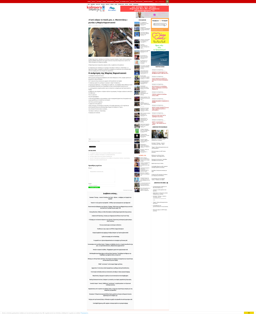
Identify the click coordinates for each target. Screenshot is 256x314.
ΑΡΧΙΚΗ (89, 1)
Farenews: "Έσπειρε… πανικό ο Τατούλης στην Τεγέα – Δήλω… (158, 144)
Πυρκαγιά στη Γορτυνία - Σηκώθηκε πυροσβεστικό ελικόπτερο (159, 160)
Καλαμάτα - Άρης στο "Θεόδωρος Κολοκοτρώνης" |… (144, 150)
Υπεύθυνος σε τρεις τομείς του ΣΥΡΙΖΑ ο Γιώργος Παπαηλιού (110, 229)
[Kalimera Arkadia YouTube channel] (103, 11)
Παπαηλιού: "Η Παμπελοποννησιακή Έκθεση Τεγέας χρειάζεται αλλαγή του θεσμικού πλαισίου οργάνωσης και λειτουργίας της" (110, 294)
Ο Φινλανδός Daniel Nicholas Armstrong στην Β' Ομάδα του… (144, 72)
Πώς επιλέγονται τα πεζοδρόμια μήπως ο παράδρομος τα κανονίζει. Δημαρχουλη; (160, 88)
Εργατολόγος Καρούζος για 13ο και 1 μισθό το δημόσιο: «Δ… (144, 125)
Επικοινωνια (135, 4)
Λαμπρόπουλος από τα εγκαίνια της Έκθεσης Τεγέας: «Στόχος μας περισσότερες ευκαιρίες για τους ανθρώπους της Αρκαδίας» (110, 289)
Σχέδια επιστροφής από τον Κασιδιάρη (110, 236)
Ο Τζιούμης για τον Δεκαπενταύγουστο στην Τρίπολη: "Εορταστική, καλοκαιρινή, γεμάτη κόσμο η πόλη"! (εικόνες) (110, 220)
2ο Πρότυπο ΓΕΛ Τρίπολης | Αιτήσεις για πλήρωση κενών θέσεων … (159, 175)
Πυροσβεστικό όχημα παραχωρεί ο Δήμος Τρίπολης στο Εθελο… (144, 109)
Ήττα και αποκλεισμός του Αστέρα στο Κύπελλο (110, 225)
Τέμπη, (98, 141)
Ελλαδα (104, 1)
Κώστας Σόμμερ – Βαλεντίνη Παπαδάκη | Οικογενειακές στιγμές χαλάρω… (145, 159)
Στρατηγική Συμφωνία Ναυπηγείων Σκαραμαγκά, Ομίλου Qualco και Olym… (144, 169)
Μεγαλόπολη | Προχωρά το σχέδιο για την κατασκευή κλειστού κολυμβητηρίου (110, 275)
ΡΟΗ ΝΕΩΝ (99, 1)
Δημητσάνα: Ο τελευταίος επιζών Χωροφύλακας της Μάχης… (158, 140)
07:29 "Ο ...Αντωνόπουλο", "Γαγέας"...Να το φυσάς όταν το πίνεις (159, 123)
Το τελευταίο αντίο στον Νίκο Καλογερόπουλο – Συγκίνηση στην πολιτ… (145, 184)
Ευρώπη (126, 4)
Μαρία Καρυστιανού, (92, 141)
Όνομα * (90, 183)
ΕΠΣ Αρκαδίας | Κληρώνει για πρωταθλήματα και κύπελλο (144, 93)
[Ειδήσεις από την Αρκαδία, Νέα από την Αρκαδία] (94, 11)
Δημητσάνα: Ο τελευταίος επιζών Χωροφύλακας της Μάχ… (160, 193)
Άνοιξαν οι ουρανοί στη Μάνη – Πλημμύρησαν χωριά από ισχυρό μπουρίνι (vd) (110, 249)
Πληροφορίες (84, 313)
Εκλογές (93, 1)
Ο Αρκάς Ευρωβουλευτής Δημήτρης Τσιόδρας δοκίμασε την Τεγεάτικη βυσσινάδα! (110, 232)
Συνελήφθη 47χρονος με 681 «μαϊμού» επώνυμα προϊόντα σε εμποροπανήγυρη (110, 303)
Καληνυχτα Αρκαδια (148, 1)
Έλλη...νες (98, 4)
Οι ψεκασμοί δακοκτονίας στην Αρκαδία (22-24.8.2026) (144, 87)
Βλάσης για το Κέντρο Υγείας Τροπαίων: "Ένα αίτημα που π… (158, 156)
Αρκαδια (117, 1)
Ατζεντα (130, 4)
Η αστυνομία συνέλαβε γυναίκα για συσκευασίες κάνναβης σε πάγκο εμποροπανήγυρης (110, 272)
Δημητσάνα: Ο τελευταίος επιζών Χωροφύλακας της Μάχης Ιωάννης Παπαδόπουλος (110, 268)
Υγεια (89, 4)
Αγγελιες (112, 4)
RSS (167, 1)
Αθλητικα (132, 1)
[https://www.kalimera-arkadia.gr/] (144, 11)
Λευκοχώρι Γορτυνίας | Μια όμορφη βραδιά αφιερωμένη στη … (144, 82)
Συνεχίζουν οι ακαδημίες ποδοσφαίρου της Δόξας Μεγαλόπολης (102, 154)
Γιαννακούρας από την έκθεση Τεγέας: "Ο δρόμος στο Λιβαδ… (158, 179)
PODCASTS (107, 4)
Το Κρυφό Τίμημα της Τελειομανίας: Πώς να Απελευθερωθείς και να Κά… (145, 180)
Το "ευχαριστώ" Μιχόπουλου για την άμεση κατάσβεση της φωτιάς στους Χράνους (106, 153)
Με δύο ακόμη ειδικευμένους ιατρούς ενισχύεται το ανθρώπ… (145, 77)
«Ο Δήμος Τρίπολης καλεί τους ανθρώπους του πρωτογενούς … (144, 130)
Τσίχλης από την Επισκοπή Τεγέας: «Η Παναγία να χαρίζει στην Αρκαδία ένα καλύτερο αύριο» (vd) (110, 299)
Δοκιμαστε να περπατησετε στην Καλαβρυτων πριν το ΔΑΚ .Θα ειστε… (160, 73)
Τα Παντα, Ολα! (121, 4)
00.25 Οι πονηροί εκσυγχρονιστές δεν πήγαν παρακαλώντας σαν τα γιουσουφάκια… (160, 109)
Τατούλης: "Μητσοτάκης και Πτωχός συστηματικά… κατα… (145, 46)
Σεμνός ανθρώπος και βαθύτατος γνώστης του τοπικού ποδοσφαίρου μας (160, 80)
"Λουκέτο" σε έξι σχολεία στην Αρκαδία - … (159, 190)
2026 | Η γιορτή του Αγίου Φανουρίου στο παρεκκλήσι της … (145, 114)
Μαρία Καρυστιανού (93, 59)
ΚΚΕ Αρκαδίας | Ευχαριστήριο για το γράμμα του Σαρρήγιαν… (145, 145)
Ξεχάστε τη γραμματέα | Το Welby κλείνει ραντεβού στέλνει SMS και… (145, 164)
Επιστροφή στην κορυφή (127, 190)
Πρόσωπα (103, 4)
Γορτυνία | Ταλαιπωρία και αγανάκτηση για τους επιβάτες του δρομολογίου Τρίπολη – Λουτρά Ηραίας (110, 158)
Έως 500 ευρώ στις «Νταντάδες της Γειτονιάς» (144, 61)
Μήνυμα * (90, 168)
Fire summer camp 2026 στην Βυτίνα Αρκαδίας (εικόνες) (144, 66)
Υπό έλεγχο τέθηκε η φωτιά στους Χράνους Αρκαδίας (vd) (101, 156)
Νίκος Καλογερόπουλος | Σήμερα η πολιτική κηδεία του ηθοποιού (145, 189)
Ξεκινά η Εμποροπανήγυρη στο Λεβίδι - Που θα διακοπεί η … (145, 104)
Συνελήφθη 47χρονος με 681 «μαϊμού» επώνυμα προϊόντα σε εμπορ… (160, 167)
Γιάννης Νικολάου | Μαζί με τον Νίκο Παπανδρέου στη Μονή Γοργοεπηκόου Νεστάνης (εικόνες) (110, 212)
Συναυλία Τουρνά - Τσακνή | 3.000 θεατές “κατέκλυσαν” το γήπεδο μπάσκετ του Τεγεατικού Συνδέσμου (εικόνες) (110, 284)
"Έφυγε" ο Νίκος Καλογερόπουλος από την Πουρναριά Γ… (160, 148)
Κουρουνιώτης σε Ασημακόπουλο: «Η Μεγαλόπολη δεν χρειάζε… (144, 120)
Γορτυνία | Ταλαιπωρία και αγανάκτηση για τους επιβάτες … (145, 40)
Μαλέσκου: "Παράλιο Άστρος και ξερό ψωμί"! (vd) (145, 174)
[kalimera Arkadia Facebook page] (103, 6)
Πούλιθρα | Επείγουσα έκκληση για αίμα (159, 171)
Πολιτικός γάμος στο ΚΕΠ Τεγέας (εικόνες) (159, 152)
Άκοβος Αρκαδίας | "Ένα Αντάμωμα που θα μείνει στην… (145, 98)
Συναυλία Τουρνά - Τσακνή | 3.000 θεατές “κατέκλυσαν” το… (144, 140)
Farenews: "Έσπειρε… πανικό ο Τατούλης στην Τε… (159, 197)
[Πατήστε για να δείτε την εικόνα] (110, 42)
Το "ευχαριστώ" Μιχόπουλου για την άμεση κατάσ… (144, 23)
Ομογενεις (93, 4)
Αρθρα (116, 4)
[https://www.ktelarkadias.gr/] (112, 11)
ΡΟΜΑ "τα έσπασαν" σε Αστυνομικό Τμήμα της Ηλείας (110, 264)
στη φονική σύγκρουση (117, 60)
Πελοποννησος (110, 1)
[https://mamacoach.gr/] (160, 43)
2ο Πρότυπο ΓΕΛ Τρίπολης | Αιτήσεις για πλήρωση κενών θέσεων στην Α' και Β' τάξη (110, 215)
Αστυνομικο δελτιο (124, 1)
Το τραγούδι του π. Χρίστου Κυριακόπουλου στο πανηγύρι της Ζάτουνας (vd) (110, 240)
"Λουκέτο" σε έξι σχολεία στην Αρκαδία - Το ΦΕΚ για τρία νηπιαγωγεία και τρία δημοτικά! (110, 202)
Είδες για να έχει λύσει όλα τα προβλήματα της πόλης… (159, 116)
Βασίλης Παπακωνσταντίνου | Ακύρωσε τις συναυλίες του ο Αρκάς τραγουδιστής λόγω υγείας (110, 279)
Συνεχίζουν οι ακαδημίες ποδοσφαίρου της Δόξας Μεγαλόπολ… (145, 28)
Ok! (249, 313)
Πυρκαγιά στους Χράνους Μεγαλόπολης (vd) (98, 159)
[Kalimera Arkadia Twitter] (103, 8)
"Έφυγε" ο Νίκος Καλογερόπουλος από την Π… (160, 203)
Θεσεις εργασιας (139, 1)
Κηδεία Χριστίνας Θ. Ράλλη (157, 163)
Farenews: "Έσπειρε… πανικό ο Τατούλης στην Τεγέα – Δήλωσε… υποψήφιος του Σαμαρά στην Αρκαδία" (110, 198)
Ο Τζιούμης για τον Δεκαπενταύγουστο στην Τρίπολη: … (160, 206)
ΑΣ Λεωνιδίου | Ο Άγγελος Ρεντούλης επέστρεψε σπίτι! (144, 56)
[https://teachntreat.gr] (160, 31)
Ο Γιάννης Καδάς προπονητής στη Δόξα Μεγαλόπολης (144, 135)
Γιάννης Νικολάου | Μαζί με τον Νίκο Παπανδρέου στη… (160, 187)
